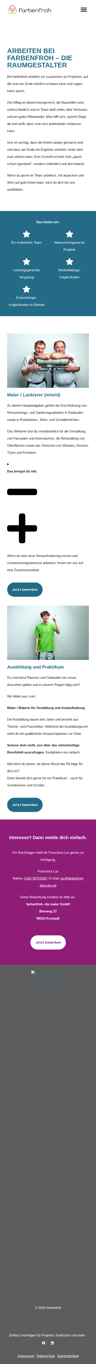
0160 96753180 (35, 878)
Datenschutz (46, 1356)
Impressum (26, 1356)
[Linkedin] (52, 1343)
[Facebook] (43, 1343)
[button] (84, 9)
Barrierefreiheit (68, 1356)
